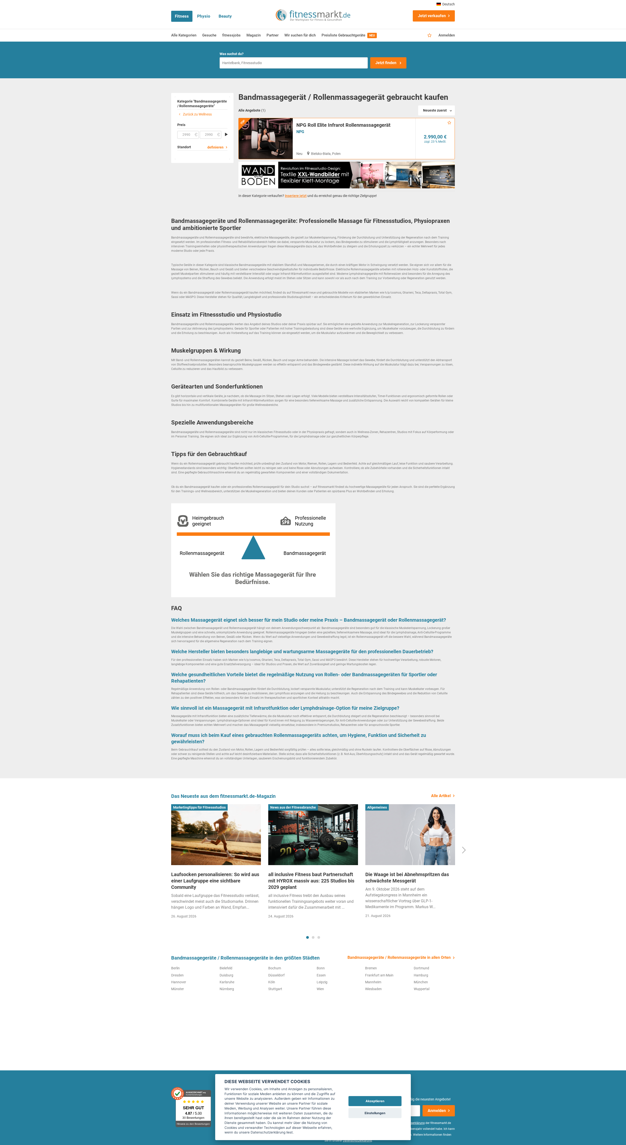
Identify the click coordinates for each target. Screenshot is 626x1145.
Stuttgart (275, 989)
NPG (300, 131)
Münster (177, 989)
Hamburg (421, 975)
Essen (321, 975)
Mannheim (373, 982)
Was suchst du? (232, 54)
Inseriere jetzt (296, 196)
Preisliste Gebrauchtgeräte (348, 35)
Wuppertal (421, 989)
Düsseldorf (276, 975)
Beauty (225, 16)
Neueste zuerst (435, 110)
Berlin (175, 968)
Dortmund (421, 968)
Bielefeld (226, 968)
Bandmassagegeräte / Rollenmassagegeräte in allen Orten (399, 957)
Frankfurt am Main (379, 975)
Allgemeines (377, 807)
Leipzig (322, 982)
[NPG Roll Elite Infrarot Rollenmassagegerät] (266, 138)
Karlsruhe (227, 982)
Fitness (182, 16)
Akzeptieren (375, 1101)
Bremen (371, 968)
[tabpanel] (216, 863)
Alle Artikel (441, 795)
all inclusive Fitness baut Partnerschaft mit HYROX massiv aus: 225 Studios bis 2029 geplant (311, 880)
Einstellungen (375, 1113)
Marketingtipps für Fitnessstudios (199, 807)
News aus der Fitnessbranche (293, 807)
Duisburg (226, 975)
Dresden (177, 975)
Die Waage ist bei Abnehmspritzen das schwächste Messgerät (407, 877)
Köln (271, 982)
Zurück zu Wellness (197, 114)
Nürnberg (227, 989)
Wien (320, 989)
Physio (203, 16)
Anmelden (446, 35)
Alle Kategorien (183, 35)
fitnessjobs (231, 35)
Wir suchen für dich (300, 35)
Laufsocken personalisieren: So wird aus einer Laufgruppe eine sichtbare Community (215, 880)
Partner (273, 35)
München (421, 982)
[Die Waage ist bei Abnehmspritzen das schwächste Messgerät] (410, 834)
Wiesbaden (373, 989)
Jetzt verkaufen (432, 15)
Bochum (274, 968)
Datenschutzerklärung (357, 1140)
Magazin (253, 35)
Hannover (178, 982)
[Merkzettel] (429, 35)
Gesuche (209, 35)
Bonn (321, 968)
